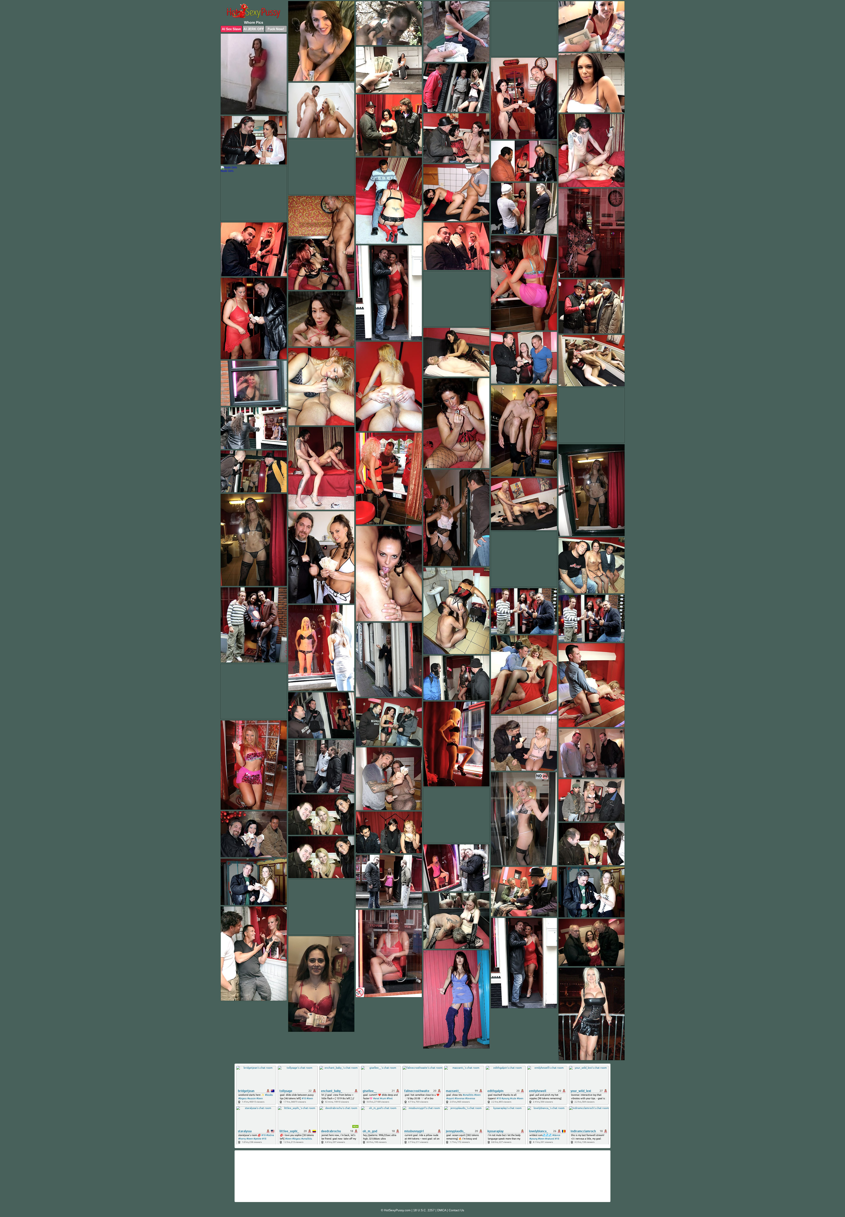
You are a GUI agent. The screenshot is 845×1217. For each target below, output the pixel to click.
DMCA (441, 1210)
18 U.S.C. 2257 (424, 1210)
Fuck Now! (276, 29)
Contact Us (456, 1210)
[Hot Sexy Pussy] (253, 12)
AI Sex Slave (231, 29)
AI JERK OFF (253, 29)
